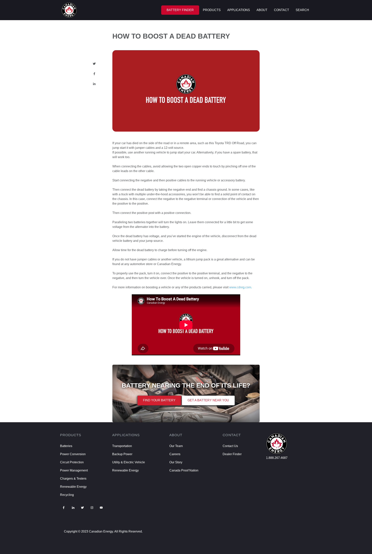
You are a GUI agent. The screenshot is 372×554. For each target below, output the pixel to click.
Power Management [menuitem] (74, 470)
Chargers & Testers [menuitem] (73, 478)
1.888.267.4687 (277, 457)
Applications (238, 10)
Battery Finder (180, 10)
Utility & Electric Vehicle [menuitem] (128, 462)
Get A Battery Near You (208, 400)
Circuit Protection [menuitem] (72, 462)
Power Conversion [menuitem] (73, 454)
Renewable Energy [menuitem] (73, 486)
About (262, 10)
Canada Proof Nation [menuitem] (183, 470)
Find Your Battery (159, 400)
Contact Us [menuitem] (230, 446)
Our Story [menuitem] (175, 462)
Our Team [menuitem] (176, 446)
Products (212, 10)
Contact (281, 10)
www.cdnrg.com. (240, 287)
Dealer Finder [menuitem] (232, 454)
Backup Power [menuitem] (122, 454)
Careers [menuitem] (174, 454)
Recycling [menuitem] (67, 494)
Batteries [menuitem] (66, 446)
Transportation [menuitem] (122, 446)
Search (302, 10)
